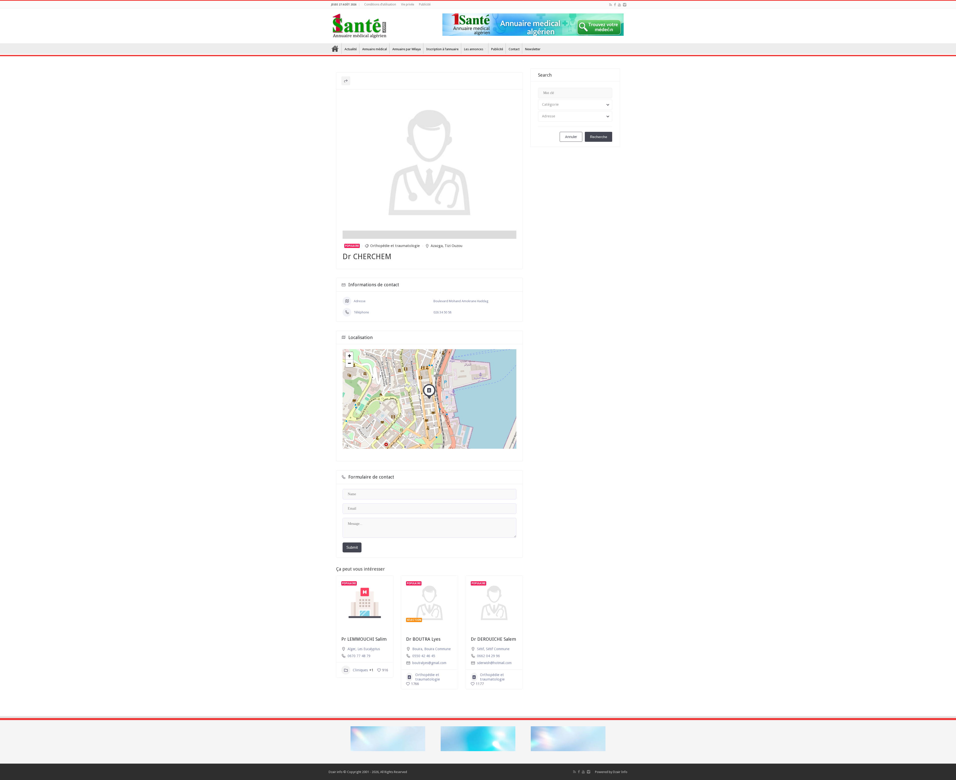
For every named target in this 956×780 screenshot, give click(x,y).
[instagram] (624, 5)
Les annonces (473, 49)
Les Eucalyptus (369, 649)
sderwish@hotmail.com (494, 663)
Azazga (437, 246)
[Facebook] (614, 5)
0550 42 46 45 (423, 656)
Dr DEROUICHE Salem (493, 639)
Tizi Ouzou (453, 246)
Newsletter (532, 49)
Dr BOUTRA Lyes (423, 639)
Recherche (598, 137)
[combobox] (575, 104)
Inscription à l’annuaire (442, 49)
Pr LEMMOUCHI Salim (364, 639)
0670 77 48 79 (359, 656)
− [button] (349, 363)
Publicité (424, 4)
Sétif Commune (497, 649)
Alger (352, 649)
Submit (352, 547)
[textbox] (575, 105)
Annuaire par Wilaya (406, 49)
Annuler (571, 137)
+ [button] (349, 356)
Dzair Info (620, 772)
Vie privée (407, 4)
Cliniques (360, 670)
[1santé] (359, 25)
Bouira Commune (437, 649)
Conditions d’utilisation (380, 4)
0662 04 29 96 (488, 656)
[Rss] (610, 5)
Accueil (335, 48)
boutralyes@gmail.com (429, 663)
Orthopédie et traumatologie (395, 246)
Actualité (351, 49)
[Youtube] (619, 5)
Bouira (417, 649)
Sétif (480, 649)
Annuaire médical (374, 49)
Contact (514, 49)
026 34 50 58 (442, 312)
